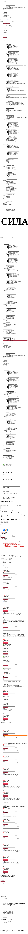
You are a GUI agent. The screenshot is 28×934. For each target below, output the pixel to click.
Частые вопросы (9, 3)
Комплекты (5, 319)
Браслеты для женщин (11, 273)
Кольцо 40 (5, 567)
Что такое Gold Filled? (10, 5)
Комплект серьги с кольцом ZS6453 (11, 763)
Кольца (7, 160)
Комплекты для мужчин (11, 139)
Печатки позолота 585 (11, 141)
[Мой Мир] (7, 530)
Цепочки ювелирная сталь (11, 179)
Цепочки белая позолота (13, 126)
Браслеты (5, 304)
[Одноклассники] (6, 530)
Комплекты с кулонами (11, 209)
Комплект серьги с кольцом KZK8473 (11, 681)
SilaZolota (5, 364)
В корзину (6, 575)
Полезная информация (8, 2)
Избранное (6, 345)
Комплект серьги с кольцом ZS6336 (11, 851)
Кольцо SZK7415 (7, 645)
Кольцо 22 (5, 590)
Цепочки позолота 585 (13, 122)
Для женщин (6, 268)
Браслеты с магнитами (13, 134)
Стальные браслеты (12, 138)
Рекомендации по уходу (8, 9)
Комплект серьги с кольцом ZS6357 (11, 863)
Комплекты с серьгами (11, 200)
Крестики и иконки (10, 159)
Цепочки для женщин (10, 168)
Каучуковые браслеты (13, 136)
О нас (4, 1)
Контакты (5, 10)
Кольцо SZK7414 (7, 710)
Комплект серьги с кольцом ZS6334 (11, 839)
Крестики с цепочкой (10, 210)
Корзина (5, 37)
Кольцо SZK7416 (7, 579)
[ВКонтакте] (4, 530)
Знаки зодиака (9, 143)
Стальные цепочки (12, 125)
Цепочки (5, 290)
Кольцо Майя (6, 696)
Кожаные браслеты (12, 137)
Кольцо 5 (5, 602)
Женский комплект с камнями (9, 725)
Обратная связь (6, 347)
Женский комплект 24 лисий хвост (11, 738)
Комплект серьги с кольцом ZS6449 (11, 752)
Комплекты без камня (13, 158)
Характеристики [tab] (6, 552)
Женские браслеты (10, 182)
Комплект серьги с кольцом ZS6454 (11, 775)
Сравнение (6, 343)
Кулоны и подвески (10, 165)
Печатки (5, 202)
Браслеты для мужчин (10, 253)
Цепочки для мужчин (10, 167)
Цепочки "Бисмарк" (12, 123)
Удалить (5, 40)
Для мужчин (6, 244)
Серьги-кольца (11, 162)
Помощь (5, 922)
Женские (10, 172)
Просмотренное (7, 346)
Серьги (7, 285)
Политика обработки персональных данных (15, 7)
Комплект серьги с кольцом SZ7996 (11, 799)
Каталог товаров (4, 367)
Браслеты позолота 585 (13, 130)
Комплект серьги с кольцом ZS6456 (11, 787)
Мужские (10, 170)
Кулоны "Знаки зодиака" (11, 163)
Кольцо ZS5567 (6, 669)
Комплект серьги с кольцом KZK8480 (11, 630)
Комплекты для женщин (11, 280)
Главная (5, 342)
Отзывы (5, 13)
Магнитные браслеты (10, 193)
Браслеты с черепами (10, 190)
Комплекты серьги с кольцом (14, 156)
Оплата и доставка (7, 921)
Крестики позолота (10, 140)
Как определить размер (8, 8)
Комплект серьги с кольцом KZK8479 (11, 614)
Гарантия (8, 6)
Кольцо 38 (5, 657)
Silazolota (5, 365)
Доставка (5, 12)
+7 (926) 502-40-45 (7, 25)
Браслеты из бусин (12, 133)
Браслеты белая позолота (13, 132)
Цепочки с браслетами (13, 127)
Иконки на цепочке (10, 205)
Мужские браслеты (10, 181)
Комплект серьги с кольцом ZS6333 (11, 828)
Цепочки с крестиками (13, 124)
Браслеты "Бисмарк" (12, 131)
